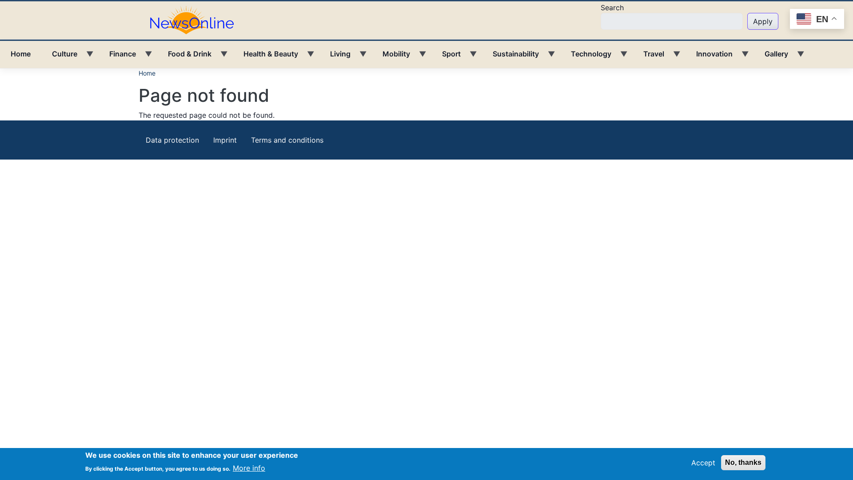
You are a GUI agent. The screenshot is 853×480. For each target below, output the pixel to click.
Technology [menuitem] (585, 56)
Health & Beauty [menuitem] (265, 56)
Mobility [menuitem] (391, 56)
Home (147, 73)
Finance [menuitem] (117, 56)
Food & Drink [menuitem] (184, 56)
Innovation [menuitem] (709, 56)
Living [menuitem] (335, 56)
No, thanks (743, 462)
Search (612, 7)
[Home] (195, 19)
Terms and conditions (287, 140)
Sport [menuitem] (446, 56)
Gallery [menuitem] (771, 56)
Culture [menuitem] (59, 56)
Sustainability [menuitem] (510, 56)
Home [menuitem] (21, 53)
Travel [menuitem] (648, 56)
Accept (703, 462)
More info (249, 467)
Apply (763, 21)
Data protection (172, 140)
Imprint (225, 140)
